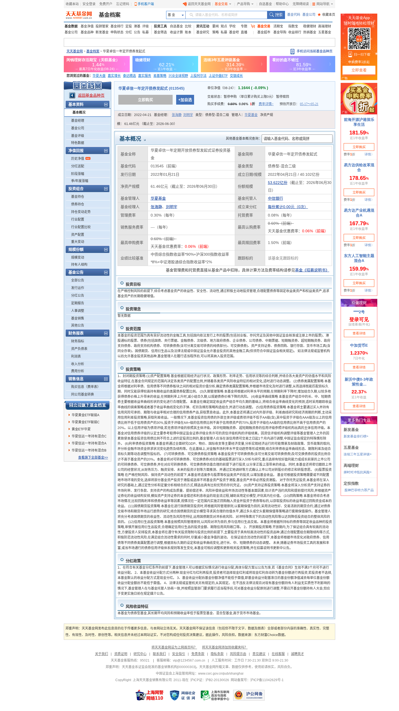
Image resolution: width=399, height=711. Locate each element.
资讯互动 (202, 26)
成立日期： (134, 115)
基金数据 (71, 26)
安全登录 (89, 4)
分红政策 (133, 561)
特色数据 (77, 143)
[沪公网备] (249, 695)
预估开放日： (299, 104)
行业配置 (77, 219)
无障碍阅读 (301, 4)
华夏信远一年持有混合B (89, 450)
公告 (137, 32)
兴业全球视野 (178, 76)
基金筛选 (160, 32)
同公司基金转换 (82, 394)
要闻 (215, 26)
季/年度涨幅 (79, 181)
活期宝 (278, 26)
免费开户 (105, 4)
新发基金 (102, 32)
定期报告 (77, 303)
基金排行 (116, 26)
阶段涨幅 (77, 174)
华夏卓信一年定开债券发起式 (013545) (151, 88)
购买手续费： (240, 104)
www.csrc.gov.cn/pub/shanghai (220, 673)
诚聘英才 (297, 654)
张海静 (177, 115)
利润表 (76, 356)
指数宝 (293, 26)
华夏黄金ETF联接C (86, 422)
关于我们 (101, 654)
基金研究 (202, 32)
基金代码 (293, 15)
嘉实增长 (114, 76)
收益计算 (176, 32)
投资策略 (133, 369)
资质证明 (120, 654)
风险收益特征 (137, 606)
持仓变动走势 (81, 212)
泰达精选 (129, 76)
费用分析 (77, 371)
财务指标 (77, 341)
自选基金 (265, 4)
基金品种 (87, 32)
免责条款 (197, 654)
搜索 (276, 15)
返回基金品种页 (91, 95)
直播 (244, 32)
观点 (224, 26)
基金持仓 (77, 197)
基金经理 (77, 121)
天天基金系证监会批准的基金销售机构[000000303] (159, 667)
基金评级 (77, 136)
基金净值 (87, 26)
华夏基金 (251, 115)
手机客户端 (146, 4)
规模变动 (77, 257)
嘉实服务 (144, 76)
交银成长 (236, 76)
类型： (212, 115)
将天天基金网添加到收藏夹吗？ (225, 647)
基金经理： (173, 115)
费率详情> (266, 104)
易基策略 (159, 76)
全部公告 (77, 280)
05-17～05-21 (309, 104)
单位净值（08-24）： (237, 88)
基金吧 (234, 32)
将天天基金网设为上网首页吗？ (174, 647)
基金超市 (263, 32)
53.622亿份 (277, 182)
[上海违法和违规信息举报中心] (215, 695)
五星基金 (324, 32)
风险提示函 (238, 654)
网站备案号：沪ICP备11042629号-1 (257, 680)
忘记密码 (122, 4)
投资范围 (133, 329)
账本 (188, 32)
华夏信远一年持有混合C (89, 436)
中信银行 (275, 198)
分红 (128, 32)
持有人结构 (79, 265)
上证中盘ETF (218, 76)
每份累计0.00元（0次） (288, 207)
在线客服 (278, 654)
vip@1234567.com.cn (189, 660)
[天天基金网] (79, 15)
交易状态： (248, 97)
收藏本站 (72, 4)
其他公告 (77, 325)
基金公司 (308, 15)
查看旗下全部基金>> (93, 457)
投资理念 (133, 309)
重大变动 (77, 242)
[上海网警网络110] (149, 695)
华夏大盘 (99, 76)
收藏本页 (326, 15)
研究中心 (140, 654)
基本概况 (79, 112)
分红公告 (77, 295)
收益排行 (294, 32)
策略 (215, 32)
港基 (137, 26)
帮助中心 (282, 4)
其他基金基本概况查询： (244, 138)
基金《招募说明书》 (312, 270)
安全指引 (178, 654)
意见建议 (258, 654)
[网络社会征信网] (182, 695)
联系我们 (159, 654)
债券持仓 (77, 204)
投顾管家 (102, 26)
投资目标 (133, 284)
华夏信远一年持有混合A (89, 443)
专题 (244, 26)
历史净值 (77, 159)
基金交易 (221, 4)
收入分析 (77, 364)
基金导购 (279, 32)
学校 (232, 26)
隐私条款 (217, 654)
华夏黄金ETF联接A (85, 415)
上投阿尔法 (198, 76)
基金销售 (77, 318)
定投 (128, 26)
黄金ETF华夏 (81, 429)
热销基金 (309, 32)
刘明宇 (188, 115)
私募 (145, 32)
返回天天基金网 (199, 4)
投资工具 (160, 26)
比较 (188, 26)
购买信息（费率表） (85, 387)
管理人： (245, 115)
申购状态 (116, 32)
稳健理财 (309, 26)
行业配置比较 (81, 227)
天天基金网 (74, 51)
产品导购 (243, 4)
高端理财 (324, 26)
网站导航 (323, 4)
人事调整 (77, 311)
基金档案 (110, 15)
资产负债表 (79, 349)
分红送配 (77, 166)
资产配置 (77, 235)
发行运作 (77, 288)
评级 (145, 26)
